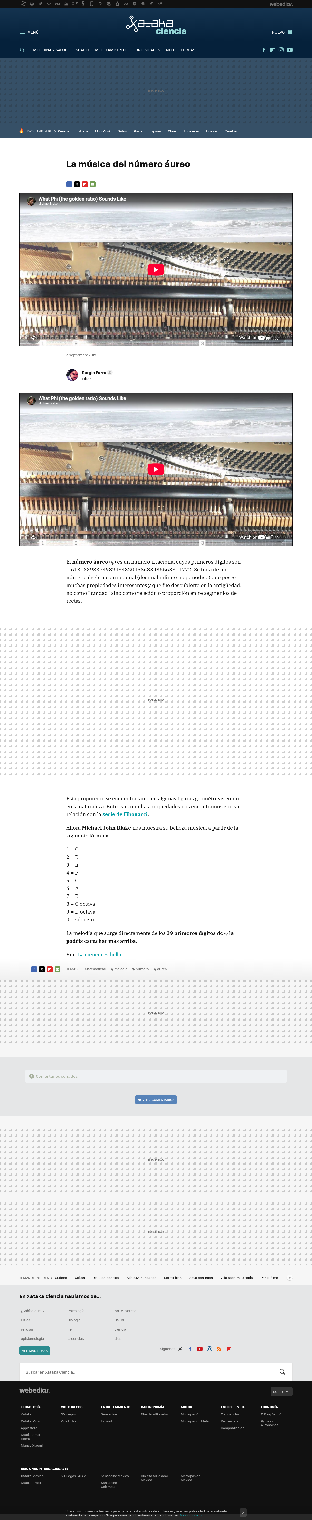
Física (25, 1320)
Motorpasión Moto (195, 1421)
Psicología (76, 1310)
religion (27, 1329)
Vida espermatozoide (237, 1277)
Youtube (289, 50)
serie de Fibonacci (125, 814)
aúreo (162, 968)
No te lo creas (125, 1310)
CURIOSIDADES (146, 50)
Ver (158, 1099)
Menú (33, 32)
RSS (219, 1348)
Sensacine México (115, 1475)
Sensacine (109, 1414)
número (142, 968)
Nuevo (278, 32)
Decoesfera (230, 1421)
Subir (278, 1391)
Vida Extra (68, 1421)
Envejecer (191, 131)
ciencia (120, 1329)
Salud (119, 1320)
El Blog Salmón (272, 1414)
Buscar (282, 1371)
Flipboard (272, 50)
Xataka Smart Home (31, 1436)
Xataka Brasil (31, 1482)
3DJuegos (68, 1414)
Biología (74, 1320)
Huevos (212, 131)
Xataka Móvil (30, 1421)
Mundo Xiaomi (32, 1445)
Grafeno (61, 1277)
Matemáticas (95, 968)
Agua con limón (201, 1277)
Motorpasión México (190, 1477)
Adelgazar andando (142, 1277)
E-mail (93, 184)
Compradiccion (232, 1427)
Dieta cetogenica (106, 1277)
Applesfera (29, 1427)
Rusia (138, 131)
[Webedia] (35, 1390)
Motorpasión (190, 1414)
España (155, 131)
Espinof (106, 1421)
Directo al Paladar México (154, 1477)
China (172, 131)
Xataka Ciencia (156, 25)
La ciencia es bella (99, 954)
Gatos (122, 131)
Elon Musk (103, 131)
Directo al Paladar (154, 1414)
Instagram (281, 50)
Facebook (264, 50)
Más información (192, 1515)
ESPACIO (81, 50)
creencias (76, 1338)
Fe (70, 1329)
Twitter (77, 184)
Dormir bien (173, 1277)
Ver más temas (35, 1350)
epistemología (32, 1338)
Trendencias (230, 1414)
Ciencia (63, 131)
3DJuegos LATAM (73, 1475)
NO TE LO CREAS (180, 50)
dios (118, 1338)
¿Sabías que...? (32, 1310)
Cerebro (231, 131)
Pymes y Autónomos (269, 1423)
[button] (96, 372)
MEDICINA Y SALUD (50, 50)
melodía (120, 968)
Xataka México (32, 1475)
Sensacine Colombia (109, 1484)
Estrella (82, 131)
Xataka (26, 1414)
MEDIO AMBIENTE (111, 50)
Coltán (80, 1277)
